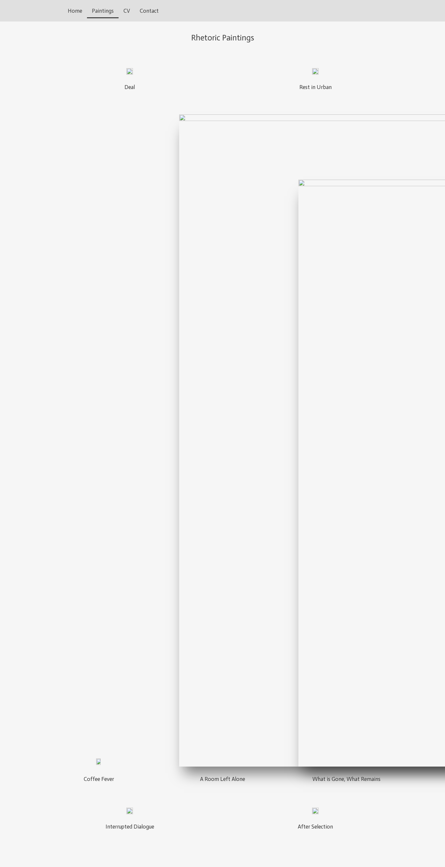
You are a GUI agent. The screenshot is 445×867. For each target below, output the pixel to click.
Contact (149, 10)
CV (126, 10)
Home (75, 10)
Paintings (103, 10)
